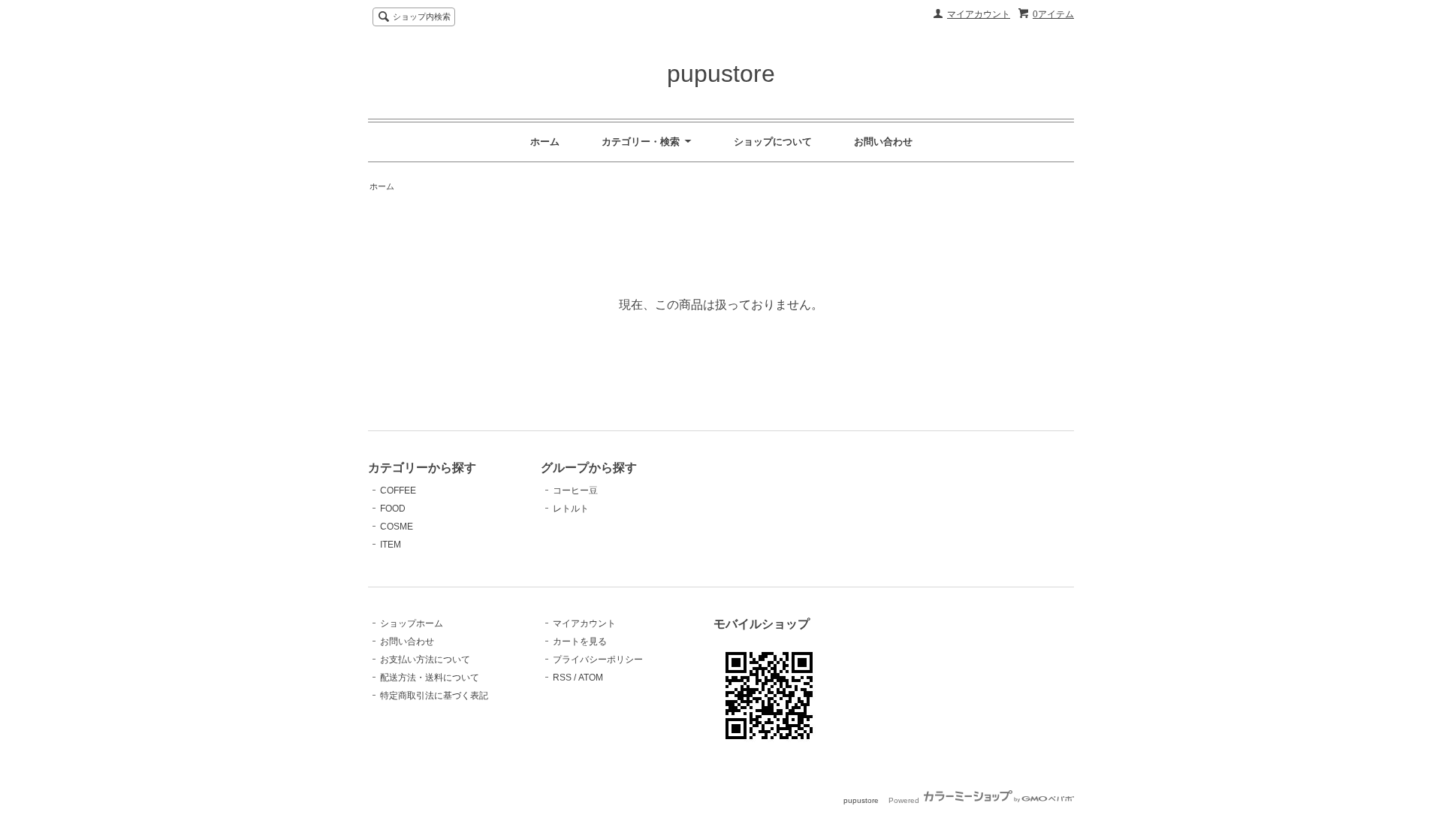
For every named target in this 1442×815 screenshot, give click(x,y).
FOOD (393, 508)
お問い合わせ (883, 141)
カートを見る (580, 641)
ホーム (545, 141)
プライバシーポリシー (598, 659)
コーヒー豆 (575, 490)
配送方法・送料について (429, 677)
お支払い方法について (425, 659)
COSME (396, 526)
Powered (905, 800)
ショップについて (773, 141)
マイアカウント (978, 14)
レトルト (571, 508)
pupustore (721, 73)
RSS (562, 677)
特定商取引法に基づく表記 (434, 695)
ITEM (390, 544)
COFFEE (398, 490)
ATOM (590, 677)
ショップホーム (411, 623)
